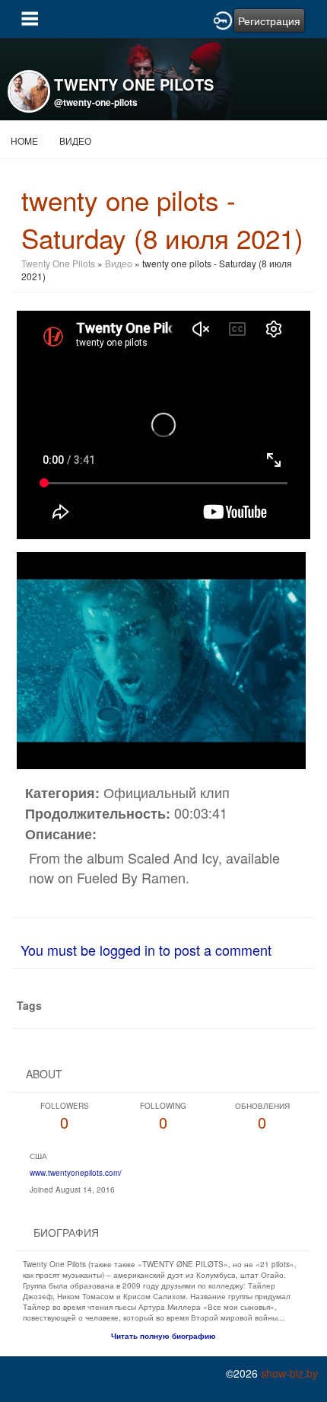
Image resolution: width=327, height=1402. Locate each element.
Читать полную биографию (163, 1335)
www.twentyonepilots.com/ (76, 1172)
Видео (75, 140)
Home (24, 140)
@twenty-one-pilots (96, 102)
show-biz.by (289, 1373)
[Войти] (223, 19)
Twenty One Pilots (58, 263)
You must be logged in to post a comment (146, 950)
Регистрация (269, 20)
